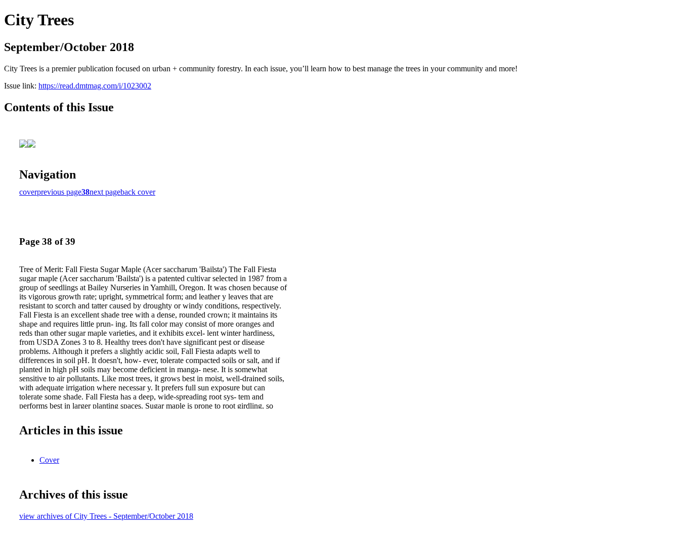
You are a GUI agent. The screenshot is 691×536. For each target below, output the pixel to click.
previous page (59, 192)
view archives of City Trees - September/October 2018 (106, 516)
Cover (49, 460)
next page (105, 192)
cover (28, 192)
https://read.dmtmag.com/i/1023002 (94, 85)
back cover (137, 192)
